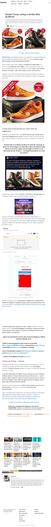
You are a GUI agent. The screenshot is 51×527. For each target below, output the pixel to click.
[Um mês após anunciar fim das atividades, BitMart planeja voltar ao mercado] (36, 439)
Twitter (9, 416)
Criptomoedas (39, 470)
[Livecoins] (3, 3)
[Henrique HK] (8, 26)
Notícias (11, 472)
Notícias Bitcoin (22, 470)
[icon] (50, 2)
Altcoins (12, 470)
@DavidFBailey (20, 345)
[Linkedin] (16, 487)
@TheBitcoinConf (16, 347)
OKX (27, 408)
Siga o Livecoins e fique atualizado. (30, 53)
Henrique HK (12, 26)
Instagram (14, 416)
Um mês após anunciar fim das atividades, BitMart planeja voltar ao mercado (36, 446)
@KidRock (35, 351)
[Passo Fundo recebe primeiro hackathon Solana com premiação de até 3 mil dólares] (27, 439)
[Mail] (18, 487)
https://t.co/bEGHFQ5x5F (21, 353)
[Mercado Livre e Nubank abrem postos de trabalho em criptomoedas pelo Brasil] (27, 455)
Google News (26, 416)
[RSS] (7, 514)
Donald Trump (5, 472)
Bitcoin (16, 470)
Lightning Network (32, 220)
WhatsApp (24, 414)
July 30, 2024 (26, 356)
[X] (20, 487)
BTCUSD (33, 470)
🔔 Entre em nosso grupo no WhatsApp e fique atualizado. (24, 402)
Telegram (31, 414)
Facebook (46, 414)
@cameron (28, 351)
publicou (22, 368)
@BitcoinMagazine (7, 345)
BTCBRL (28, 470)
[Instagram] (14, 487)
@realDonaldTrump (39, 345)
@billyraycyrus (9, 353)
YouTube (19, 416)
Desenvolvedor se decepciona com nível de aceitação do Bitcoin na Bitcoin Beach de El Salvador (8, 446)
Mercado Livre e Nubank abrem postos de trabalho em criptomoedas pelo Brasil (27, 461)
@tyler (22, 351)
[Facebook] (11, 487)
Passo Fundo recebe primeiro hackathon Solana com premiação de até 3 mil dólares (27, 446)
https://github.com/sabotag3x (15, 478)
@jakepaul (41, 351)
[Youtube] (22, 487)
